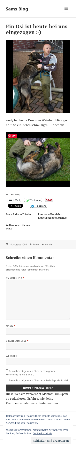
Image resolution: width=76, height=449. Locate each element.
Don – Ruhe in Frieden (19, 214)
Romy (36, 244)
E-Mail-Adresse (17, 341)
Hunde (48, 244)
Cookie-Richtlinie (42, 433)
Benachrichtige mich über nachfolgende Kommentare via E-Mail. (31, 372)
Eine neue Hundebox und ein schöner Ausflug (52, 216)
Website (11, 356)
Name (10, 325)
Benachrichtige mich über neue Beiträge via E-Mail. (39, 380)
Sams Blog (17, 9)
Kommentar (15, 277)
